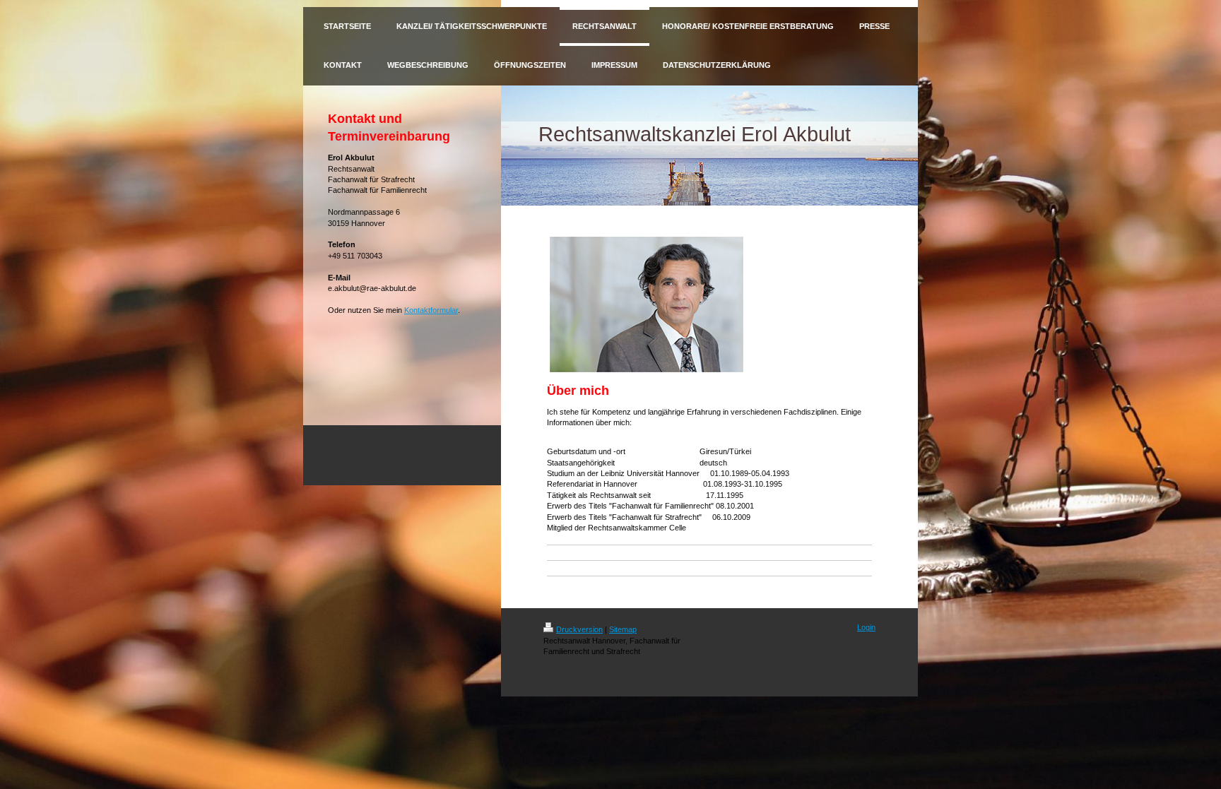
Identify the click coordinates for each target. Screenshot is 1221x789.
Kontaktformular (431, 310)
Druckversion (579, 629)
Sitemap (623, 629)
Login (866, 627)
